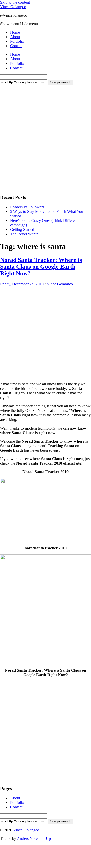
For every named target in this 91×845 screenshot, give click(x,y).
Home (15, 32)
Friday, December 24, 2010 (22, 284)
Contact (16, 46)
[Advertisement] (45, 139)
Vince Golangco (13, 7)
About (15, 37)
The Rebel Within (24, 234)
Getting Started (22, 229)
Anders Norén (28, 838)
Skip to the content (15, 2)
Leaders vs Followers (27, 207)
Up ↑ (50, 838)
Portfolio (17, 41)
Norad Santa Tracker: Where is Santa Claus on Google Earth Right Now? (41, 267)
